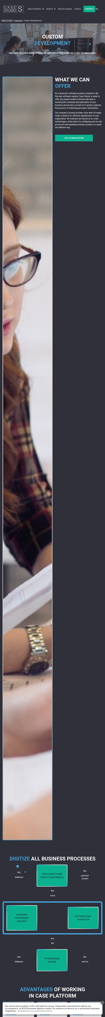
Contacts (77, 9)
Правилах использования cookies (36, 1011)
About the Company (65, 9)
